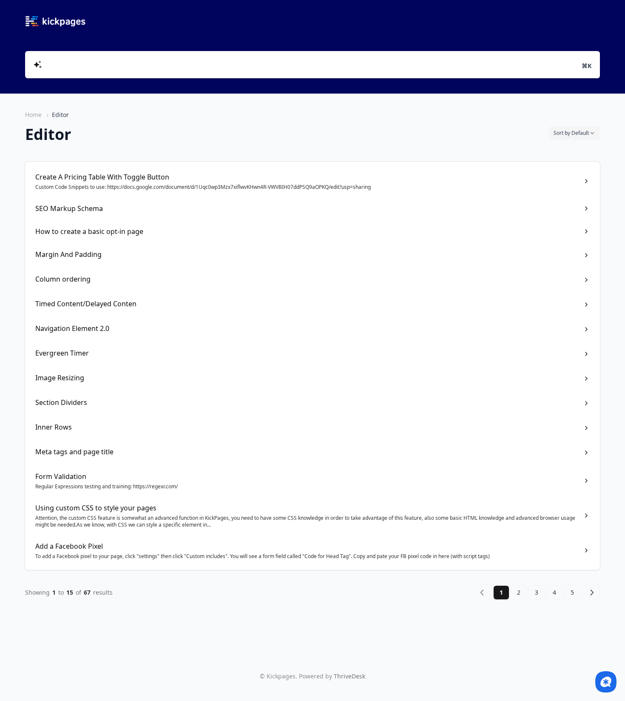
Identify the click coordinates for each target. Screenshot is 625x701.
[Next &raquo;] (592, 592)
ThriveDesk (349, 676)
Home (33, 115)
